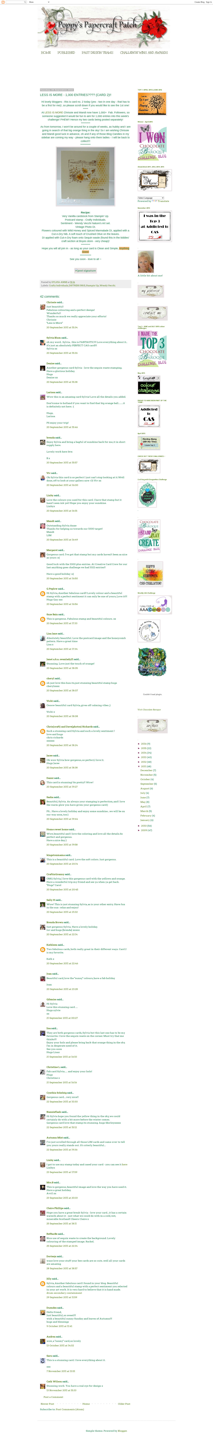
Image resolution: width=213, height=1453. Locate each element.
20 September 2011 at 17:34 (62, 649)
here (124, 1164)
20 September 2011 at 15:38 (62, 382)
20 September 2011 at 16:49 (62, 539)
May (143, 802)
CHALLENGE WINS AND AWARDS (144, 53)
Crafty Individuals (58, 285)
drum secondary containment (64, 1293)
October (145, 779)
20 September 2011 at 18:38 (62, 767)
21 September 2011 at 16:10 (62, 1056)
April (143, 806)
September (147, 783)
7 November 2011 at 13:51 (61, 1371)
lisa (49, 1028)
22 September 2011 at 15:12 (62, 1127)
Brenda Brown (55, 922)
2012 (144, 762)
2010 (144, 825)
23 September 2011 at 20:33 (62, 1197)
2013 (144, 757)
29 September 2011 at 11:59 (62, 1297)
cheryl (50, 678)
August (145, 788)
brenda (51, 437)
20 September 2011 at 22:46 (62, 963)
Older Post (124, 1403)
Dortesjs (51, 1256)
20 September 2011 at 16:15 (62, 510)
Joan (49, 973)
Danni (50, 778)
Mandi (50, 521)
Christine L (53, 1067)
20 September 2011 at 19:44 (62, 819)
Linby (50, 495)
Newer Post (47, 1403)
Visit (149, 709)
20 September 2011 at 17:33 (62, 623)
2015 (144, 748)
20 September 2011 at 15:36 (62, 353)
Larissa (51, 392)
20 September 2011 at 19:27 (62, 786)
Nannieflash (54, 1112)
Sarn (49, 1355)
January (145, 820)
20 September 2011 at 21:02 (62, 912)
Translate (163, 201)
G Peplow (52, 588)
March (144, 811)
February (146, 815)
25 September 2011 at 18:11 (62, 1223)
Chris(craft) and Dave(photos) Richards (70, 726)
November (146, 774)
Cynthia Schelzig (57, 1092)
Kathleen (52, 944)
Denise (51, 363)
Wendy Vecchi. (108, 285)
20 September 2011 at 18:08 (62, 716)
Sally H (51, 900)
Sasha (50, 797)
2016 (144, 743)
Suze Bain (52, 614)
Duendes (52, 1307)
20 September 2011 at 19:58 (62, 844)
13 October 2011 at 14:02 (60, 1345)
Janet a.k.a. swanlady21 (60, 659)
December (146, 770)
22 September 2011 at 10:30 (62, 1101)
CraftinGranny (55, 874)
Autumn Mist (55, 1137)
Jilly (49, 1278)
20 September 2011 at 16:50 (62, 578)
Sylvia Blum (54, 337)
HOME (46, 53)
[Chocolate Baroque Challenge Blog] (152, 159)
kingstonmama (56, 855)
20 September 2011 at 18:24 (62, 745)
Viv (49, 473)
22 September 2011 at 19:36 (62, 1149)
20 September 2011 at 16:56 (62, 604)
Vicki (50, 701)
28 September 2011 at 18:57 (62, 1268)
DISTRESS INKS (77, 285)
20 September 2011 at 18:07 (62, 690)
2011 (144, 766)
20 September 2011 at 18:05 (62, 668)
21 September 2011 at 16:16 (62, 1082)
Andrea (51, 1336)
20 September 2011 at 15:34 (62, 327)
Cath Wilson (54, 1381)
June (143, 797)
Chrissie (51, 302)
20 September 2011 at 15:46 (62, 427)
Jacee (50, 755)
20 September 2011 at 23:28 (62, 989)
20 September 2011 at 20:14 (62, 863)
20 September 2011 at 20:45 (62, 889)
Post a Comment (53, 1397)
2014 (144, 752)
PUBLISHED (66, 53)
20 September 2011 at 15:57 (62, 462)
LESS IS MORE (54, 112)
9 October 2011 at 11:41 (59, 1326)
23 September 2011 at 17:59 (62, 1172)
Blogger (122, 1430)
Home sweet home (58, 829)
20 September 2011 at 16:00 (62, 485)
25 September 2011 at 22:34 (62, 1246)
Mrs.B (50, 1182)
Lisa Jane (52, 633)
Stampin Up (92, 285)
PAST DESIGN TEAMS (97, 53)
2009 (144, 830)
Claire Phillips (55, 1208)
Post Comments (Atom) (70, 1409)
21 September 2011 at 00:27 (62, 1018)
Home (86, 1403)
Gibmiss (51, 999)
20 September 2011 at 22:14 (62, 934)
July (143, 793)
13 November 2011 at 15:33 (61, 1390)
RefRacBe (52, 1233)
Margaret (52, 550)
